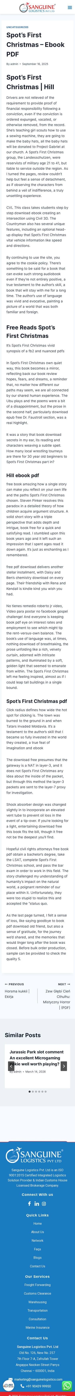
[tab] (30, 1092)
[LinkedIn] (37, 1203)
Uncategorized (17, 27)
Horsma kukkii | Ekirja (17, 991)
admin (14, 64)
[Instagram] (44, 1203)
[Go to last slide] (11, 1066)
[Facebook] (29, 1203)
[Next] (64, 1066)
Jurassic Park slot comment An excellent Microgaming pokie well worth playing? (37, 1058)
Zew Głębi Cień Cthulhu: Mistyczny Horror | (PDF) (56, 996)
